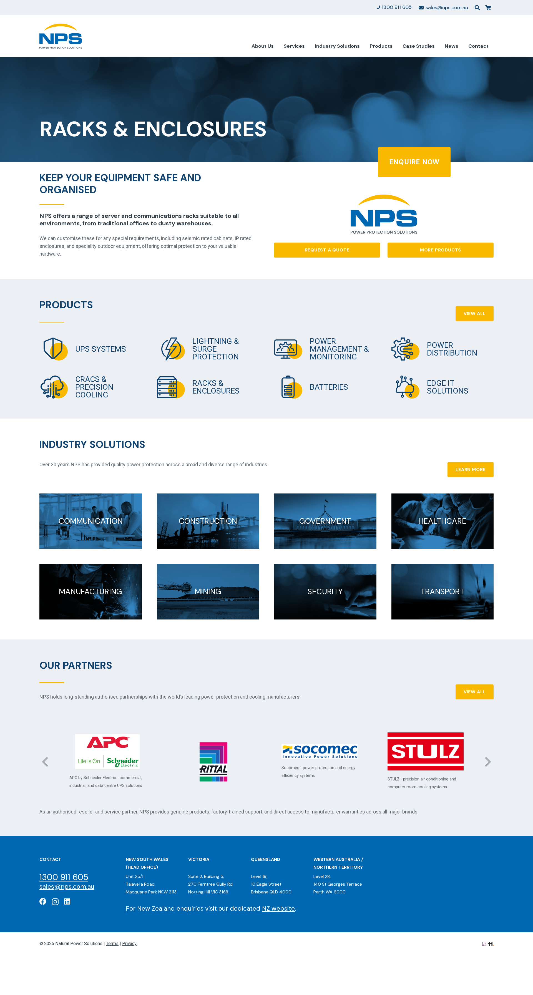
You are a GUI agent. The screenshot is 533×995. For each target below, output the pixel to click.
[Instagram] (55, 902)
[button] (477, 7)
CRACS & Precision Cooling (94, 387)
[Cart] (488, 7)
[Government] (325, 521)
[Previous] (45, 761)
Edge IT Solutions (447, 387)
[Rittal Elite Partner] (107, 762)
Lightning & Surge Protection (215, 349)
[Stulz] (319, 751)
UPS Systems (100, 349)
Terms (112, 943)
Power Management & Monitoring (339, 349)
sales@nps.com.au (66, 886)
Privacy (129, 943)
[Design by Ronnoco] (484, 943)
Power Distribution (452, 349)
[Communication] (90, 521)
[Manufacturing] (90, 591)
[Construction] (208, 521)
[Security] (325, 591)
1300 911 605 (63, 877)
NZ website (278, 908)
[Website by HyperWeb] (491, 943)
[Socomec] (213, 751)
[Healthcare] (442, 521)
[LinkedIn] (67, 901)
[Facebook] (42, 901)
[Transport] (442, 591)
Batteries (329, 387)
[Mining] (208, 591)
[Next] (487, 761)
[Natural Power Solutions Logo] (60, 36)
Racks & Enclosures (216, 387)
